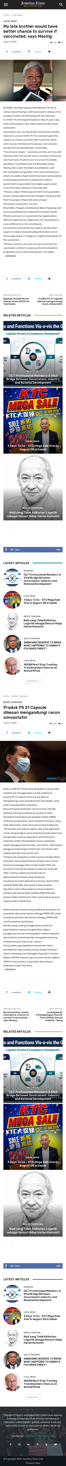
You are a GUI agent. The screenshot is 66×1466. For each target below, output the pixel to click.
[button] (5, 4)
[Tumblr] (46, 1444)
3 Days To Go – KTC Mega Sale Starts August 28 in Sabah (33, 447)
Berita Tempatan (33, 508)
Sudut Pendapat (32, 639)
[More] (49, 51)
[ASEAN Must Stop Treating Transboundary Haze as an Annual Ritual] (12, 666)
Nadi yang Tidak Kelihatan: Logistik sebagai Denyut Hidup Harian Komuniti (33, 514)
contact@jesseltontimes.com (39, 1436)
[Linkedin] (28, 1444)
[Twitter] (55, 1444)
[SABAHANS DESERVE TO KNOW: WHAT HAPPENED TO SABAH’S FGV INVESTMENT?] (12, 644)
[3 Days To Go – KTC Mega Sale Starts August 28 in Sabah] (33, 421)
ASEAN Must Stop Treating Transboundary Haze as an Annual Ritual (40, 667)
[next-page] (11, 527)
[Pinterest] (37, 1444)
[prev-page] (5, 527)
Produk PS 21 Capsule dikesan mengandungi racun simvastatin (50, 301)
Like (58, 549)
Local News (17, 15)
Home (6, 15)
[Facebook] (10, 1444)
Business (32, 371)
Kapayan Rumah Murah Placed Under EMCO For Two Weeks (16, 301)
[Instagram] (19, 1444)
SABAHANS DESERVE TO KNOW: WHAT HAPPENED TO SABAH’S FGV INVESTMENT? (43, 645)
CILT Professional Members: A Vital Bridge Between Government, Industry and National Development (33, 379)
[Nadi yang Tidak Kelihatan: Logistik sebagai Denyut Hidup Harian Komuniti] (33, 487)
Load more (32, 680)
